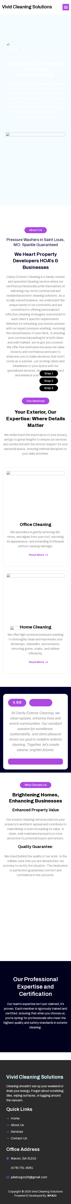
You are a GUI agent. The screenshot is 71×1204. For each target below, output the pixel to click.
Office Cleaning (35, 524)
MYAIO (52, 1195)
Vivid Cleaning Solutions (27, 6)
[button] (66, 7)
